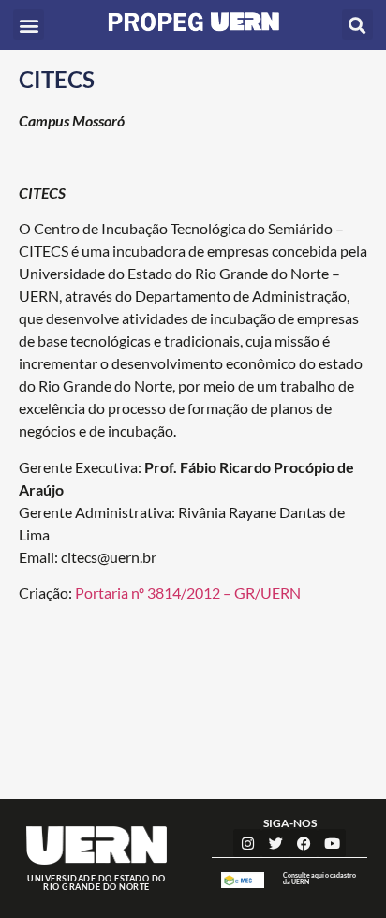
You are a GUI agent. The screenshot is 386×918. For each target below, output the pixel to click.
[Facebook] (304, 843)
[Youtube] (332, 843)
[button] (28, 24)
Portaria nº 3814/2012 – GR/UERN (188, 592)
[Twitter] (275, 843)
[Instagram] (247, 843)
